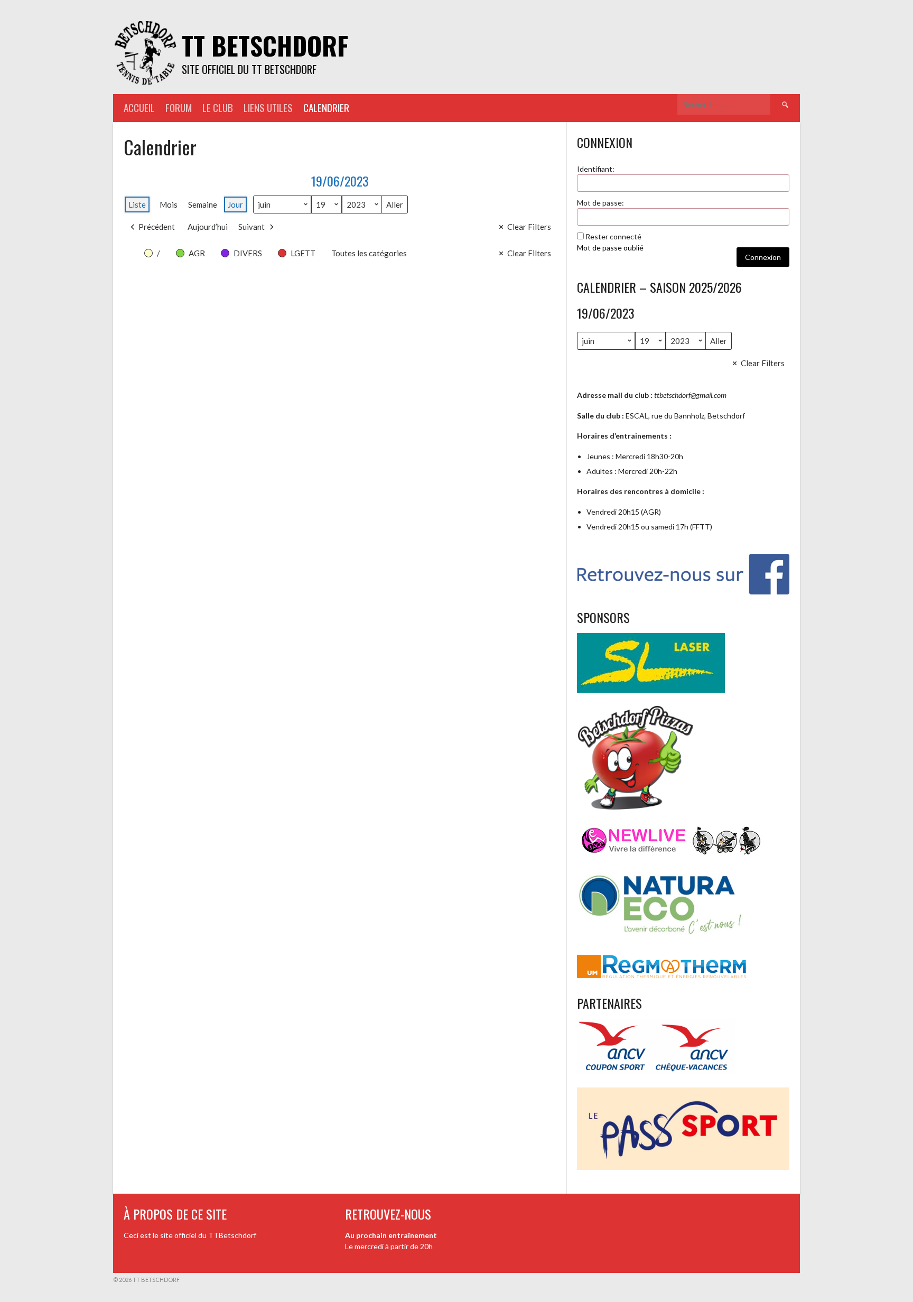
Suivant (251, 226)
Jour (235, 204)
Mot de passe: (600, 202)
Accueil (139, 107)
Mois (169, 204)
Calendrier (326, 107)
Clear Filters (529, 226)
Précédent (156, 226)
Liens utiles (268, 107)
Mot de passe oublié (610, 247)
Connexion (763, 257)
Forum (178, 107)
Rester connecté (613, 236)
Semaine (202, 204)
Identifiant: (595, 168)
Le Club (217, 107)
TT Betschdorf (265, 45)
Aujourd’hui (208, 226)
